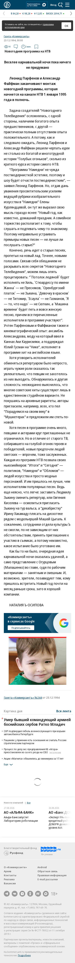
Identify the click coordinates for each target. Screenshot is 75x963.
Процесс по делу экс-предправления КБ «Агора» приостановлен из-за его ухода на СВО (32, 750)
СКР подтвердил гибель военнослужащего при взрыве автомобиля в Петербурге (34, 732)
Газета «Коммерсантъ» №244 (23, 697)
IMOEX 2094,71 (54, 13)
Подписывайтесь (21, 628)
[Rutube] (38, 894)
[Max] (46, 894)
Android (42, 867)
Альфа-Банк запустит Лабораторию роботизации (21, 818)
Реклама (9, 879)
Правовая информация (52, 875)
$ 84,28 (15, 13)
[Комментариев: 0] (15, 47)
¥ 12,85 (38, 13)
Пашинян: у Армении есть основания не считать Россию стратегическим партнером (35, 741)
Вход (53, 5)
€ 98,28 (26, 13)
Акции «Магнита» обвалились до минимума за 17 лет (33, 758)
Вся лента (63, 711)
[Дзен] (22, 894)
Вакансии (10, 883)
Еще (6, 764)
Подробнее (24, 955)
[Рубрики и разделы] (67, 5)
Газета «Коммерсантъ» (16, 36)
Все (28, 802)
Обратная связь (48, 871)
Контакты (10, 875)
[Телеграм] (7, 894)
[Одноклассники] (30, 894)
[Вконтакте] (15, 894)
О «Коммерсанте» (15, 867)
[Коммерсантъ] (7, 5)
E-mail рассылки (48, 879)
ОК (66, 26)
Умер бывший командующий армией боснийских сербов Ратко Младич (37, 722)
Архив (7, 871)
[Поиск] (60, 5)
